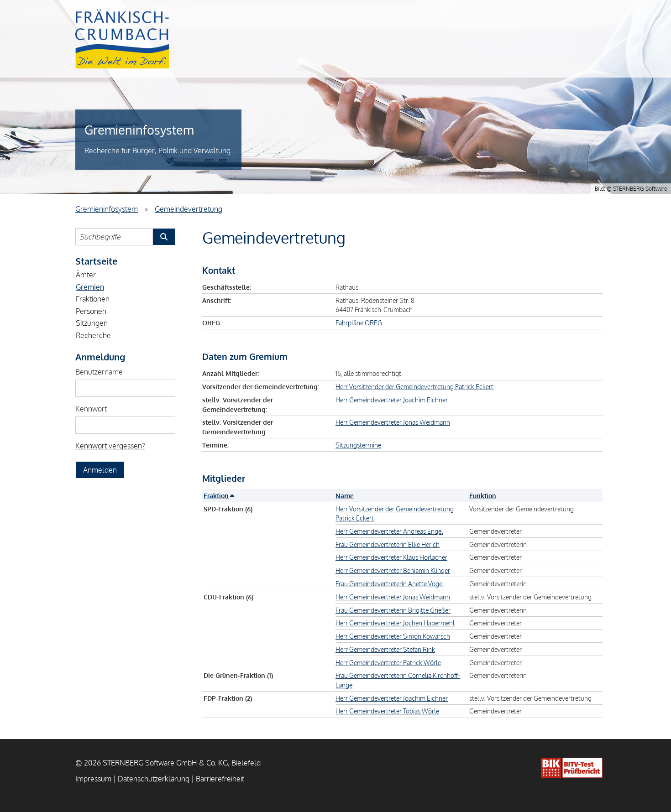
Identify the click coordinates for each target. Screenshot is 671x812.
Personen (91, 311)
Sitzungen (92, 323)
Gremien (90, 286)
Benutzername (99, 371)
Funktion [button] (482, 495)
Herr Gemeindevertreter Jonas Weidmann (393, 422)
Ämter (86, 274)
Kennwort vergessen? (110, 445)
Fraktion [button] (216, 495)
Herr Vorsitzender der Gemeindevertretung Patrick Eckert (414, 386)
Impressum (93, 778)
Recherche (93, 335)
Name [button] (345, 495)
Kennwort (91, 408)
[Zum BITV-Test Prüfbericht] (572, 768)
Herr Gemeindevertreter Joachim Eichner (392, 400)
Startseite (96, 261)
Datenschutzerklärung (153, 778)
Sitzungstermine (358, 445)
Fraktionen (93, 298)
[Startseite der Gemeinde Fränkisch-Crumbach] (122, 38)
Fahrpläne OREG (359, 322)
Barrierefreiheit (220, 778)
